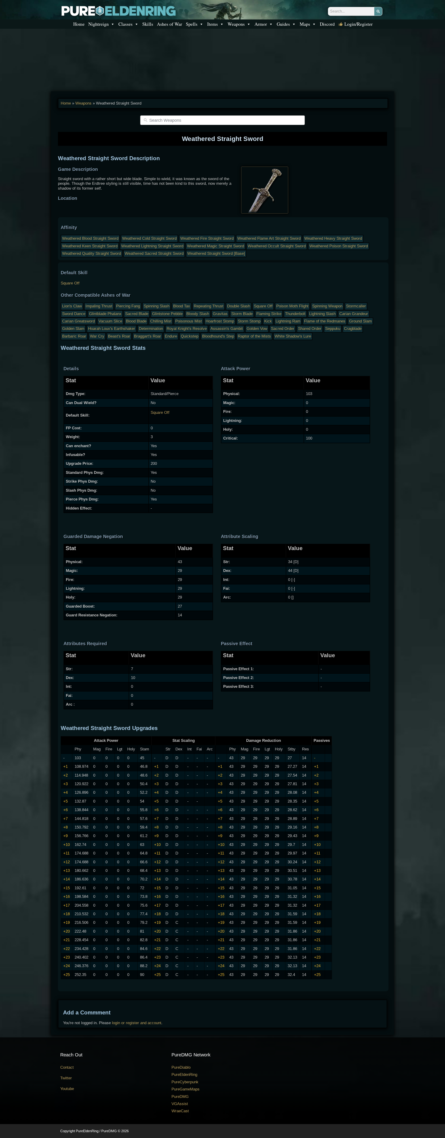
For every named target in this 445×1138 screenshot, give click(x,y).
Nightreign (98, 24)
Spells (191, 24)
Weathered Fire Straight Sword (207, 238)
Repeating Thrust (208, 306)
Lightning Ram (288, 321)
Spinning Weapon (327, 306)
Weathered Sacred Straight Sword (154, 253)
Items (212, 24)
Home (79, 24)
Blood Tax (181, 306)
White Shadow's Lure (293, 336)
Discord (327, 24)
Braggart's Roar (147, 336)
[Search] (378, 11)
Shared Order (309, 328)
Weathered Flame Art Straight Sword (269, 238)
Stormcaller (356, 306)
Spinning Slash (156, 306)
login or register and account (136, 1023)
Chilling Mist (161, 321)
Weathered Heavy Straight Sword (333, 238)
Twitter (66, 1078)
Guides (283, 24)
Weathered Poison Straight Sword (338, 246)
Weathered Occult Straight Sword (277, 246)
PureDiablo (181, 1067)
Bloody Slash (197, 314)
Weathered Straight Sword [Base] (216, 253)
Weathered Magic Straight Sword (215, 246)
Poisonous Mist (188, 321)
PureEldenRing (184, 1074)
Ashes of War (169, 24)
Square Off (70, 283)
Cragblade (353, 328)
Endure (171, 336)
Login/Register (358, 24)
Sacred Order (282, 328)
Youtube (67, 1089)
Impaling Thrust (99, 306)
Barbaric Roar (74, 336)
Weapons (236, 24)
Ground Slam (360, 321)
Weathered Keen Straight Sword (90, 246)
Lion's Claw (72, 306)
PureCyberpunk (185, 1082)
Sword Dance (73, 314)
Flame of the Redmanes (324, 321)
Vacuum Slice (110, 321)
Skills (147, 24)
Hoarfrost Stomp (220, 321)
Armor (260, 24)
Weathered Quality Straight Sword (91, 253)
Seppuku (332, 328)
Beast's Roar (119, 336)
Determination (151, 328)
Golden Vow (257, 328)
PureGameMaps (186, 1089)
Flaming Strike (268, 314)
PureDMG (180, 1096)
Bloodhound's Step (218, 336)
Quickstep (189, 336)
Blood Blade (136, 321)
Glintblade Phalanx (105, 314)
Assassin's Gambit (226, 328)
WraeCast (180, 1111)
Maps (305, 24)
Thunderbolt (295, 314)
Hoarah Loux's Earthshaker (111, 328)
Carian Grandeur (353, 314)
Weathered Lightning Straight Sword (152, 246)
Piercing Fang (128, 306)
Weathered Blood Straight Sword (90, 238)
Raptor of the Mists (254, 336)
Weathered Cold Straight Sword (149, 238)
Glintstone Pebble (167, 314)
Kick (268, 321)
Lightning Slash (322, 314)
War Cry (97, 336)
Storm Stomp (249, 321)
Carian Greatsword (78, 321)
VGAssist (180, 1104)
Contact (67, 1067)
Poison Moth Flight (292, 306)
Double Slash (238, 306)
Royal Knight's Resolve (187, 328)
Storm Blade (242, 314)
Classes (125, 24)
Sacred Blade (136, 314)
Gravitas (220, 314)
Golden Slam (73, 328)
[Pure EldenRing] (118, 10)
